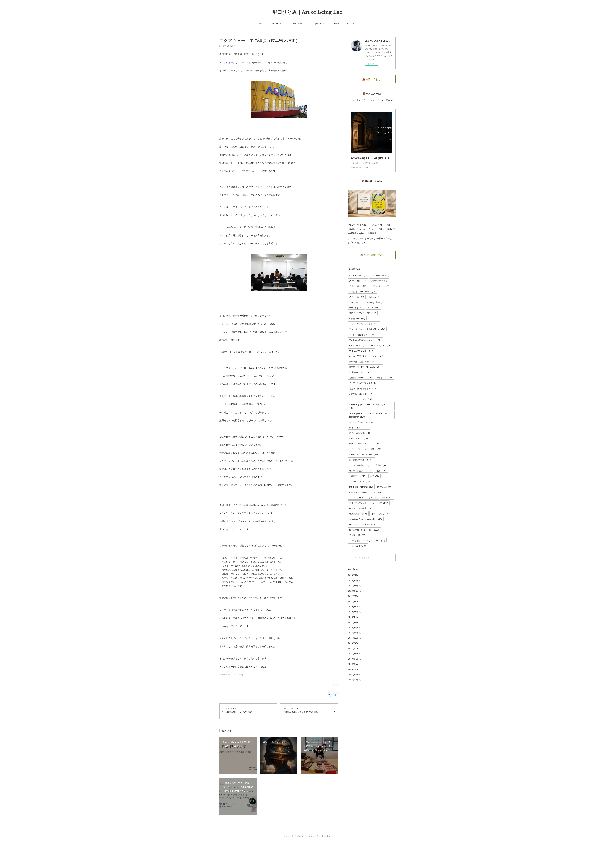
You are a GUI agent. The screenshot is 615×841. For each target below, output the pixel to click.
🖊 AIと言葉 (356, 296)
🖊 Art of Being (357, 280)
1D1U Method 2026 (379, 275)
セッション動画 (357, 545)
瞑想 (374, 476)
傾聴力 (381, 470)
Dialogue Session (318, 23)
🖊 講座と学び (379, 280)
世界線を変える (359, 372)
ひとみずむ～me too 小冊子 (364, 529)
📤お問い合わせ (371, 79)
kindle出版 (356, 307)
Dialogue (375, 296)
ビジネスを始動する (360, 465)
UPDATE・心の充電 (360, 508)
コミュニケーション (361, 399)
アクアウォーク (227, 62)
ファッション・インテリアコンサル (367, 540)
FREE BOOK (356, 345)
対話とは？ (385, 377)
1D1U (354, 302)
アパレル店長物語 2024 (361, 334)
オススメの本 (358, 513)
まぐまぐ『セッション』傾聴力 (365, 449)
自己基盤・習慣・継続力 (362, 361)
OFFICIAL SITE (277, 23)
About (336, 23)
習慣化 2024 (357, 318)
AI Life (373, 307)
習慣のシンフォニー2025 (362, 313)
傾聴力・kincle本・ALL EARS (365, 366)
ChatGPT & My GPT (380, 345)
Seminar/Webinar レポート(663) (231, 675)
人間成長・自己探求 (361, 393)
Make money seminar (361, 486)
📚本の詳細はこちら (371, 254)
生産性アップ (357, 476)
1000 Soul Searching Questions (365, 519)
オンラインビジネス (360, 470)
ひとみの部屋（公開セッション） (366, 356)
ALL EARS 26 (357, 275)
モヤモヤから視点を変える (363, 383)
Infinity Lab (384, 486)
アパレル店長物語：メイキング (365, 339)
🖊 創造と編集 (357, 286)
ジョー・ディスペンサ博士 (363, 323)
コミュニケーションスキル (363, 497)
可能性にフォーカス (361, 377)
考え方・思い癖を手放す (362, 388)
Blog (261, 23)
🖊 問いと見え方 (379, 286)
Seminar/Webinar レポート (364, 454)
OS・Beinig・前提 (375, 302)
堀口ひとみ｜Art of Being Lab (308, 12)
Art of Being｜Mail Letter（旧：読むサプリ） (368, 406)
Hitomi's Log (297, 23)
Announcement (359, 438)
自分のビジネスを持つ (361, 459)
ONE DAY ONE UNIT (361, 350)
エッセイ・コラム (360, 481)
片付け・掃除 (357, 535)
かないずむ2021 (358, 427)
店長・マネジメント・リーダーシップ (368, 502)
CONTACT (351, 23)
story (353, 524)
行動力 (381, 465)
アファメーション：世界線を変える (367, 329)
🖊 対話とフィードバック (362, 291)
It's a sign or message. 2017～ (365, 492)
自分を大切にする (360, 432)
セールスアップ (380, 513)
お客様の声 (370, 524)
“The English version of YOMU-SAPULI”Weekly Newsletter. (369, 415)
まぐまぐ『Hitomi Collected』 (364, 422)
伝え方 (387, 497)
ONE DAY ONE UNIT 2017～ (364, 443)
